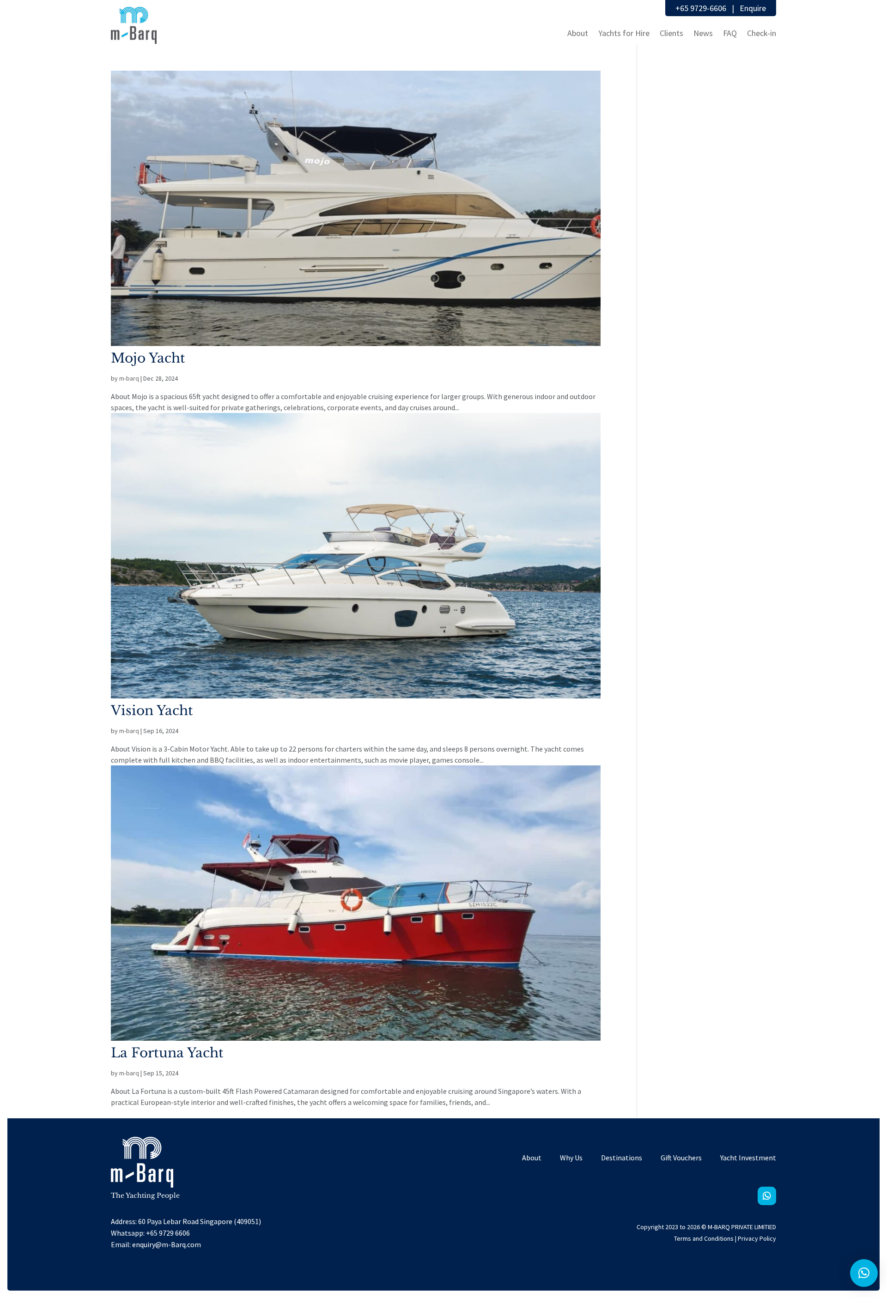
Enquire (753, 8)
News (703, 33)
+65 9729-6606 (700, 8)
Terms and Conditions (704, 1238)
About (577, 33)
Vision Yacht (152, 711)
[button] (864, 1273)
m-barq (129, 378)
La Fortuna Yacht (167, 1053)
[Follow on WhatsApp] (767, 1196)
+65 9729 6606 (168, 1232)
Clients (671, 33)
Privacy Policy (757, 1238)
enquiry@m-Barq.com (166, 1244)
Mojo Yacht (148, 358)
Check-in (761, 33)
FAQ (730, 33)
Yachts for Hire (624, 33)
